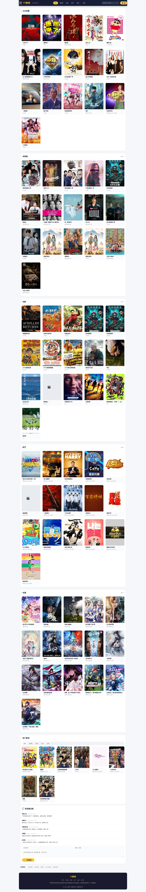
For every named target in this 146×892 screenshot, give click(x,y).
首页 (55, 3)
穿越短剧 (30, 867)
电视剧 (61, 3)
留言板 (82, 880)
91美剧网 (36, 867)
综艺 (72, 3)
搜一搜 (123, 3)
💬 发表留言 (28, 860)
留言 (84, 3)
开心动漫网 (48, 867)
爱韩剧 (42, 867)
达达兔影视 (55, 867)
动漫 (78, 3)
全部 (24, 743)
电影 (67, 3)
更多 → (122, 156)
